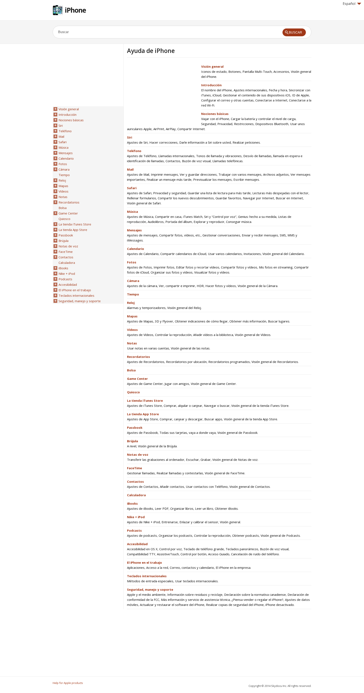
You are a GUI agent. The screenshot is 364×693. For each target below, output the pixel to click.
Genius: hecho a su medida (257, 216)
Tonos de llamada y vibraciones (219, 156)
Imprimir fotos (164, 267)
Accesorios (281, 71)
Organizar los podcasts (175, 535)
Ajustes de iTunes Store (144, 405)
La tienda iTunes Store (145, 400)
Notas (132, 343)
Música (132, 211)
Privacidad (224, 124)
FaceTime (134, 468)
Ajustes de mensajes (142, 235)
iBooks (132, 503)
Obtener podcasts (245, 535)
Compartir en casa (168, 216)
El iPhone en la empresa (233, 567)
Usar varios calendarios (225, 254)
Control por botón (193, 554)
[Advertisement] (162, 93)
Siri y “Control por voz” (220, 216)
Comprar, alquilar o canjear (183, 405)
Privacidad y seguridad (169, 193)
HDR (200, 286)
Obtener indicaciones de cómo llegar (201, 321)
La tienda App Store (143, 414)
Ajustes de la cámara (142, 286)
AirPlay (171, 129)
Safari (131, 188)
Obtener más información (247, 321)
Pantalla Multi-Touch (257, 71)
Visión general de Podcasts (280, 535)
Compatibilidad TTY (141, 554)
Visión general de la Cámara (257, 286)
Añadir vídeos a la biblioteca (213, 335)
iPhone (75, 10)
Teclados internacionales (147, 576)
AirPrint (158, 129)
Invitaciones (252, 254)
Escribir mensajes (246, 179)
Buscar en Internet (289, 198)
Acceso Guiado (218, 554)
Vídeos (132, 330)
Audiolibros (156, 222)
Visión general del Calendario (283, 254)
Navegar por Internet (258, 198)
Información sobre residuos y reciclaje (194, 594)
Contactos (173, 161)
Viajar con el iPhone (215, 119)
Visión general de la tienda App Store (250, 419)
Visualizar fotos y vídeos (211, 272)
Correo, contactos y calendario (192, 567)
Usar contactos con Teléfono (207, 486)
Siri (129, 137)
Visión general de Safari (144, 203)
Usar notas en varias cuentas (148, 348)
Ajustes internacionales (250, 90)
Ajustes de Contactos (142, 486)
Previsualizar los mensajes (212, 179)
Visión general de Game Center (213, 384)
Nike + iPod (136, 517)
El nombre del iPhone (216, 90)
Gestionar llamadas (141, 473)
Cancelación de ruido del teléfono (255, 554)
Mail (130, 169)
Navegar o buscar (217, 405)
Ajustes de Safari (139, 193)
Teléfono (134, 151)
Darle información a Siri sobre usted (205, 142)
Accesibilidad (137, 544)
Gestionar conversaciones (221, 235)
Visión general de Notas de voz (235, 459)
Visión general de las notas (190, 348)
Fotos (131, 262)
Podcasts (134, 530)
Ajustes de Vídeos (140, 335)
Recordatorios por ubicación (186, 362)
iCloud (217, 95)
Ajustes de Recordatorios (145, 362)
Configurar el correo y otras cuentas (227, 100)
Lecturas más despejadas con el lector (280, 193)
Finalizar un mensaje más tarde (169, 179)
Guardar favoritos (228, 198)
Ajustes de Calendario (143, 254)
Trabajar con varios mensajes (239, 174)
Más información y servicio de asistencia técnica (195, 599)
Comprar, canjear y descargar (181, 419)
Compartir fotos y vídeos (239, 267)
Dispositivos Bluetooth (271, 124)
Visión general (212, 66)
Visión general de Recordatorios (275, 362)
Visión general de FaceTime (225, 473)
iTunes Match (192, 216)
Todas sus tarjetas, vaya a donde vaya (187, 432)
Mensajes (134, 230)
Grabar (206, 459)
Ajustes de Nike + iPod (143, 522)
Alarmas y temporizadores (146, 308)
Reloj (131, 303)
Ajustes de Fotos (139, 267)
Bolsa (131, 370)
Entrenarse (170, 522)
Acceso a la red (157, 567)
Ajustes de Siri (137, 142)
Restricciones (244, 124)
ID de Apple (300, 95)
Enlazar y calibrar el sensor (198, 522)
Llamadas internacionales (176, 156)
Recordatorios (138, 357)
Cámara (133, 281)
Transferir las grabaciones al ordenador (155, 459)
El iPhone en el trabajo (144, 562)
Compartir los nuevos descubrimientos (186, 198)
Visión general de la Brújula (157, 446)
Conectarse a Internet (271, 100)
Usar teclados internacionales (196, 581)
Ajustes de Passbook (142, 432)
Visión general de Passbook (237, 432)
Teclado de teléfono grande (203, 549)
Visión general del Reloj (184, 308)
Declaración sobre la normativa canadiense (255, 594)
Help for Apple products (68, 683)
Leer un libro (204, 508)
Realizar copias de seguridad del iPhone (235, 605)
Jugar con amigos (177, 384)
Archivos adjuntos (276, 174)
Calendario (135, 249)
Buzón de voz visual (196, 161)
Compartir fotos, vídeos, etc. (180, 235)
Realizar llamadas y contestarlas (180, 473)
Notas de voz (137, 454)
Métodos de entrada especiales (150, 581)
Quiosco (133, 392)
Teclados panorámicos (242, 549)
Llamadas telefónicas (227, 161)
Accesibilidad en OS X (142, 549)
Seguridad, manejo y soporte (150, 589)
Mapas (132, 316)
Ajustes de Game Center (145, 384)
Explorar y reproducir (209, 222)
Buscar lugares (278, 321)
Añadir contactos (172, 486)
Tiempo (133, 294)
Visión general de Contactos (249, 486)
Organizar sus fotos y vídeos (172, 272)
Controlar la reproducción (173, 335)
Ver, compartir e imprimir (177, 286)
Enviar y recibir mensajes (260, 235)
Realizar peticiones (246, 142)
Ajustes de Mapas (140, 321)
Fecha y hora (278, 90)
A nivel (131, 446)
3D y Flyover (164, 321)
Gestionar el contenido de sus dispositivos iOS (256, 95)
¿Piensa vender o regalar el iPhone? (257, 599)
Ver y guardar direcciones (198, 174)
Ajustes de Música (140, 216)
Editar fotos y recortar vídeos (197, 267)
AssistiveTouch (168, 554)
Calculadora (136, 495)
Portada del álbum (178, 222)
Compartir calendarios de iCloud (183, 254)
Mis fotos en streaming (276, 267)
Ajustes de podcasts (142, 535)
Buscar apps (213, 419)
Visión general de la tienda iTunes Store (260, 405)
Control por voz (170, 549)
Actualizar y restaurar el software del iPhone (172, 605)
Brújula (132, 441)
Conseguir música (238, 222)
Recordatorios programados (229, 362)
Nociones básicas (215, 114)
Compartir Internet (191, 129)
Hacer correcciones (163, 142)
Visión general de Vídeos (252, 335)
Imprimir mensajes (164, 174)
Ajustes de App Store (142, 419)
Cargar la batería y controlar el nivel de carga (263, 119)
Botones (234, 71)
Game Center (137, 378)
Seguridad (208, 124)
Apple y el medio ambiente (146, 594)
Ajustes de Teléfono (142, 156)
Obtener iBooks (226, 508)
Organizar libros (181, 508)
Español (349, 3)
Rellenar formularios (141, 198)
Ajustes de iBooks (140, 508)
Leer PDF (162, 508)
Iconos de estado (214, 71)
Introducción (211, 85)
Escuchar (192, 459)
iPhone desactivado (279, 605)
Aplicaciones (136, 567)
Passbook (134, 427)
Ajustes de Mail (138, 174)
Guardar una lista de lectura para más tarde (219, 193)
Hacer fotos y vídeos (220, 286)
